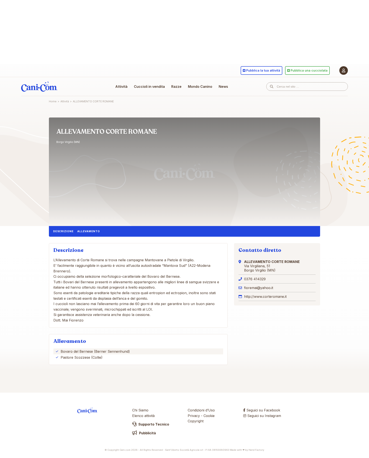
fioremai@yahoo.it (258, 288)
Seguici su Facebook (262, 410)
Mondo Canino (200, 86)
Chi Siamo (140, 410)
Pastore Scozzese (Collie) (81, 357)
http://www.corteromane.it (265, 296)
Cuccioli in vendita (149, 86)
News (223, 86)
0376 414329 (255, 279)
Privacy (194, 416)
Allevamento (88, 231)
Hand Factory (256, 449)
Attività (121, 86)
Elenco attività (143, 416)
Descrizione (63, 231)
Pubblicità (147, 433)
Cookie (209, 416)
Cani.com (39, 86)
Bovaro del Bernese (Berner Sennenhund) (95, 351)
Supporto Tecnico (153, 424)
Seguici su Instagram (263, 416)
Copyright (196, 421)
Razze (176, 86)
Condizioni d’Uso (201, 410)
